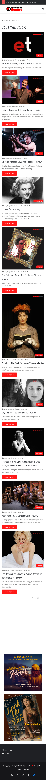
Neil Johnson (7, 106)
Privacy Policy (7, 750)
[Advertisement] (23, 627)
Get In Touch (6, 753)
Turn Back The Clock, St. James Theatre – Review (23, 363)
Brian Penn (6, 458)
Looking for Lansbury (11, 209)
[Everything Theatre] (14, 9)
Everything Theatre (9, 206)
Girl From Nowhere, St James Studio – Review (21, 63)
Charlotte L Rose (8, 570)
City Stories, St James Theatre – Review (19, 412)
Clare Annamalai (8, 60)
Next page (35, 598)
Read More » (9, 72)
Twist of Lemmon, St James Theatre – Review (21, 109)
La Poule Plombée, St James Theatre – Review (22, 161)
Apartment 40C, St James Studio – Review (20, 515)
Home (5, 20)
